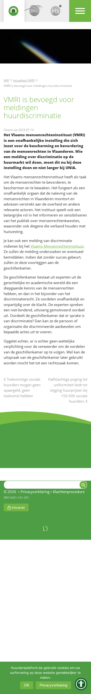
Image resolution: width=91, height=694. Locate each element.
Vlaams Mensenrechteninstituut (57, 246)
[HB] (56, 13)
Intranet (18, 507)
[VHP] (14, 13)
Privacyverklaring (35, 491)
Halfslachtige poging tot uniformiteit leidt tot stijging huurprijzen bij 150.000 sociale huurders (67, 390)
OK (26, 685)
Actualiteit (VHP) (24, 80)
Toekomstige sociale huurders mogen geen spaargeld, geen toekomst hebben (22, 387)
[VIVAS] (35, 13)
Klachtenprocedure (68, 491)
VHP (6, 80)
